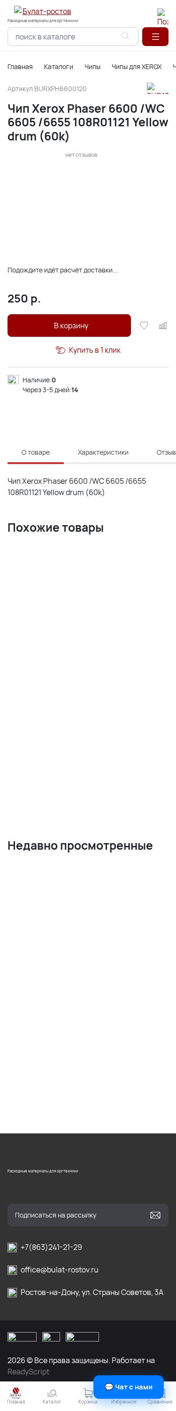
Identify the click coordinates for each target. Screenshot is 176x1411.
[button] (155, 36)
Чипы (92, 66)
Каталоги (58, 66)
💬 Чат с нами (129, 1387)
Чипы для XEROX (136, 66)
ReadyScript (28, 1371)
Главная (20, 66)
